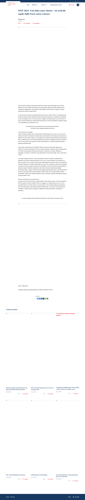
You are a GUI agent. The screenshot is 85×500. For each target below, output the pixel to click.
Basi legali (12, 496)
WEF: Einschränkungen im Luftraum (15, 475)
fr (73, 1)
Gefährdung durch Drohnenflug (39, 475)
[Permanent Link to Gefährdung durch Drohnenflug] (42, 437)
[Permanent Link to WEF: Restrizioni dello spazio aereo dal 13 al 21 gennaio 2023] (42, 350)
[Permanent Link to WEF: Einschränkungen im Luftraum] (17, 437)
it (75, 1)
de (70, 1)
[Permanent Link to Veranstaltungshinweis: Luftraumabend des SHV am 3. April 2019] (67, 437)
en (78, 1)
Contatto (7, 496)
